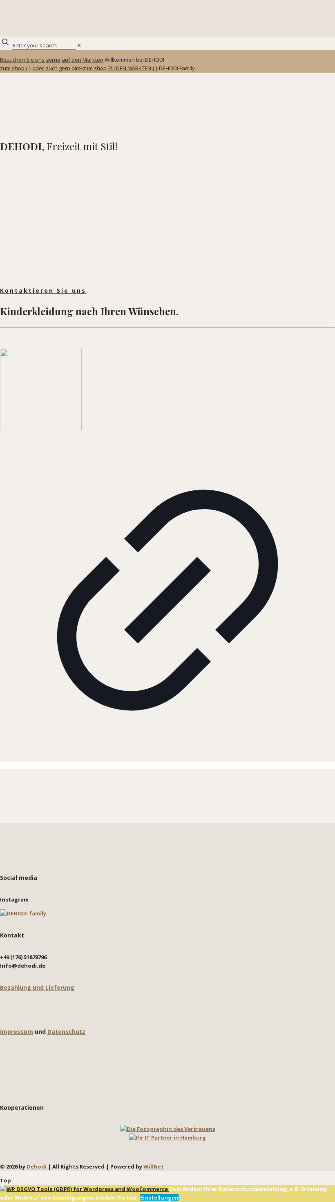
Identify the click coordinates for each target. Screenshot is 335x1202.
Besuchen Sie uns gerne (30, 59)
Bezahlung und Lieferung (37, 987)
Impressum (16, 1031)
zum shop (12, 68)
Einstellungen (159, 1197)
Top (5, 1180)
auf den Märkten (82, 59)
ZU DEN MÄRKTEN (129, 68)
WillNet (153, 1166)
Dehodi (37, 1166)
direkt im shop (89, 68)
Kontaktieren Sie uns (43, 290)
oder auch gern (51, 68)
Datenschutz (66, 1031)
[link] (79, 45)
